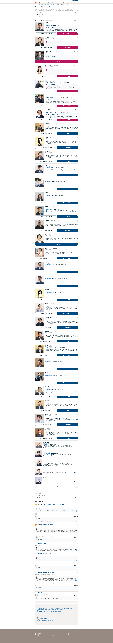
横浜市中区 (50, 25)
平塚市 (37, 620)
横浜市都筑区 (50, 292)
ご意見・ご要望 (54, 633)
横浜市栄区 (51, 609)
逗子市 (42, 618)
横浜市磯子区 (59, 608)
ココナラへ (37, 0)
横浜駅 (52, 444)
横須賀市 (38, 618)
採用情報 (68, 634)
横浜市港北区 (67, 608)
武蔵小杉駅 (55, 264)
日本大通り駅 (55, 167)
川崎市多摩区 (52, 611)
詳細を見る (75, 463)
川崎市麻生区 (59, 611)
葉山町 (46, 618)
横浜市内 (38, 607)
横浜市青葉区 (48, 453)
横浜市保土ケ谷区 (56, 608)
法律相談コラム (38, 635)
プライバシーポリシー (55, 635)
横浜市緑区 (44, 609)
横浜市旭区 (41, 609)
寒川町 (48, 620)
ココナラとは (38, 636)
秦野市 (44, 620)
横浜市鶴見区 (38, 608)
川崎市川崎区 (50, 209)
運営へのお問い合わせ (39, 639)
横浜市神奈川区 (42, 608)
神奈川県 (47, 25)
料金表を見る (53, 27)
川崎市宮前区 (55, 611)
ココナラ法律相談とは (39, 633)
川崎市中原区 (50, 264)
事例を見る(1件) (53, 56)
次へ (76, 486)
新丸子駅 (55, 250)
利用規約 (53, 634)
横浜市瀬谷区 (48, 609)
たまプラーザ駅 (53, 453)
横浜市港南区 (38, 609)
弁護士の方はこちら (74, 0)
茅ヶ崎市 (42, 620)
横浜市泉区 (54, 609)
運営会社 (68, 633)
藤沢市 (39, 620)
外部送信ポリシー (54, 636)
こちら (51, 20)
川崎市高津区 (48, 611)
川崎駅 (55, 209)
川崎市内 (38, 610)
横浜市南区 (52, 608)
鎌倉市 (40, 618)
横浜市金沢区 (63, 608)
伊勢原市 (46, 620)
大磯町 (50, 620)
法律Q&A (37, 634)
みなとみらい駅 (55, 278)
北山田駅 (55, 292)
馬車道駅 (54, 25)
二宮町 (52, 620)
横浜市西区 (50, 278)
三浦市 (44, 618)
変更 (76, 12)
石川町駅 (54, 181)
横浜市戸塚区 (70, 608)
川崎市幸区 (41, 611)
